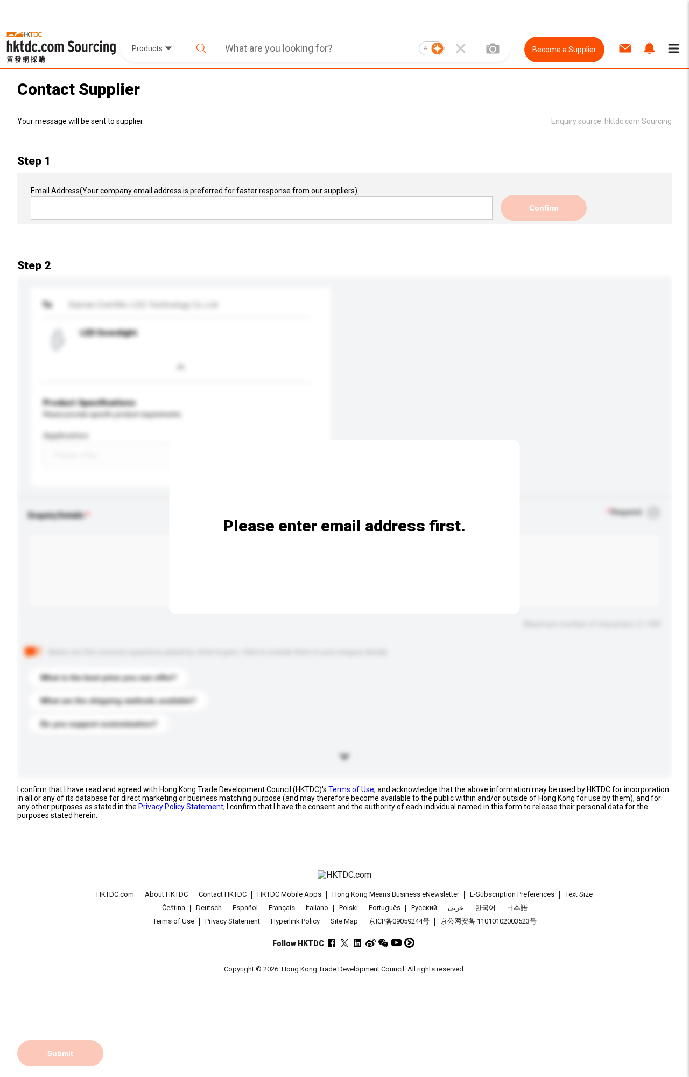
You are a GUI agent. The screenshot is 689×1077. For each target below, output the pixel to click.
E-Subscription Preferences (512, 894)
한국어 (485, 908)
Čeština (173, 908)
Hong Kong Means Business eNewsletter (395, 894)
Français (282, 908)
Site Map (344, 921)
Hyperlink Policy (295, 921)
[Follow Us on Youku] (409, 943)
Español (245, 908)
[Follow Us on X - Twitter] (345, 943)
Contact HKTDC (223, 894)
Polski (348, 908)
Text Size (579, 894)
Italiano (317, 908)
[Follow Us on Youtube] (396, 943)
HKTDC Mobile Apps (289, 894)
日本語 (517, 908)
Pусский (424, 908)
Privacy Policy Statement (180, 806)
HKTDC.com (115, 894)
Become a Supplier (564, 49)
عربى (456, 908)
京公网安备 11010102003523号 (488, 921)
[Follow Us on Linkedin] (358, 943)
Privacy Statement (232, 921)
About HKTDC (166, 894)
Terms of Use (351, 789)
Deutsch (209, 908)
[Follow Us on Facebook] (332, 943)
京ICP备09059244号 (399, 921)
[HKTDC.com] (344, 875)
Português (384, 908)
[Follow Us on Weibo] (370, 943)
